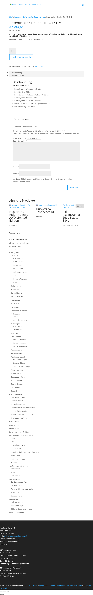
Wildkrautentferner (16, 512)
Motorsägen (15, 324)
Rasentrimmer (16, 353)
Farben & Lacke (15, 246)
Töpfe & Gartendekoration (19, 466)
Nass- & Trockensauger (21, 366)
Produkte (17, 17)
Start (11, 17)
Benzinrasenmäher (20, 339)
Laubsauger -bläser (20, 272)
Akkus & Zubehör (19, 261)
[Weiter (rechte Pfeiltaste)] (3, 594)
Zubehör (14, 249)
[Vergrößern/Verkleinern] (1, 591)
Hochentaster (18, 268)
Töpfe (13, 472)
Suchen (79, 206)
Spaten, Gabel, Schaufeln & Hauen (24, 414)
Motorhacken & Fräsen (19, 320)
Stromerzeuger (16, 380)
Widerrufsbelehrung (57, 585)
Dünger (14, 438)
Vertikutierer (17, 282)
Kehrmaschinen (19, 363)
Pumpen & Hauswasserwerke (22, 489)
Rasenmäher (16, 337)
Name (16, 166)
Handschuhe (14, 425)
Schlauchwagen (17, 496)
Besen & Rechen (17, 401)
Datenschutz (33, 585)
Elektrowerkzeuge (17, 502)
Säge (14, 276)
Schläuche (15, 492)
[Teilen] (5, 591)
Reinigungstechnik (18, 357)
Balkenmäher (16, 286)
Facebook (3, 588)
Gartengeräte (28, 17)
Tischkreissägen (17, 384)
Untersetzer (15, 476)
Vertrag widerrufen (74, 585)
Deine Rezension (20, 141)
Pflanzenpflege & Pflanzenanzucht (22, 435)
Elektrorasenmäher (20, 343)
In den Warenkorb (21, 57)
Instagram (87, 585)
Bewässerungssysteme (19, 482)
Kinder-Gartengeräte (19, 411)
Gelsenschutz (14, 421)
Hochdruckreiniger (20, 359)
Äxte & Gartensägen (18, 397)
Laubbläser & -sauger (19, 310)
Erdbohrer (15, 289)
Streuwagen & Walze (19, 418)
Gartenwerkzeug (15, 394)
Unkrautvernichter (18, 459)
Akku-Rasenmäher (20, 258)
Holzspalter (15, 303)
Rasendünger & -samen (20, 445)
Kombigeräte (14, 428)
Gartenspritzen (16, 485)
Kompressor (15, 307)
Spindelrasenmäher (20, 346)
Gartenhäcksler (17, 293)
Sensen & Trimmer (20, 279)
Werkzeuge (13, 499)
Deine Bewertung (20, 138)
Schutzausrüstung (18, 377)
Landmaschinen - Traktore (19, 432)
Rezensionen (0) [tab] (18, 76)
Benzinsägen (17, 326)
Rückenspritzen (17, 370)
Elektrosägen (17, 330)
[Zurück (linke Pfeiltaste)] (1, 594)
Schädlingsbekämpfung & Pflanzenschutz (26, 452)
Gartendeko (15, 469)
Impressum (43, 585)
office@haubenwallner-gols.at (15, 536)
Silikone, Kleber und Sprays (21, 509)
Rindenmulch (16, 449)
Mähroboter (15, 314)
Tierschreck (15, 456)
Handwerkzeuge (17, 506)
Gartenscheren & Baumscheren (23, 408)
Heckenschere (18, 265)
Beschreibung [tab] (17, 73)
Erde (13, 442)
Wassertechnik (14, 479)
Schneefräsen (16, 373)
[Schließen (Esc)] (8, 591)
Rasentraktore (39, 17)
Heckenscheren (17, 296)
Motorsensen (16, 333)
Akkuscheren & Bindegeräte (19, 243)
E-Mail (16, 173)
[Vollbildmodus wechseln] (3, 591)
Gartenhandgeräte (18, 404)
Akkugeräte (15, 255)
